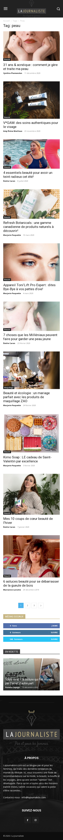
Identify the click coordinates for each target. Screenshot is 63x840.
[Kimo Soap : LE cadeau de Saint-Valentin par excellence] (31, 433)
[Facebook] (27, 820)
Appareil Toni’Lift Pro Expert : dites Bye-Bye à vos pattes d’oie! (29, 287)
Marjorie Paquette (12, 235)
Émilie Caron (9, 181)
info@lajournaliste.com (34, 797)
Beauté (7, 59)
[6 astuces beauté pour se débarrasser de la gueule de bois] (31, 556)
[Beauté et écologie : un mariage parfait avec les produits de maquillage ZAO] (31, 370)
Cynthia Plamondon (12, 73)
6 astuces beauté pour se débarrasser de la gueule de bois (31, 583)
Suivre (54, 632)
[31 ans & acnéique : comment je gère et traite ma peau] (31, 46)
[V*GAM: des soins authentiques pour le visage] (31, 100)
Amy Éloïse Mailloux (12, 131)
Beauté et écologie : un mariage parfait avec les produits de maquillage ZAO (26, 397)
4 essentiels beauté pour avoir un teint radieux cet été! (27, 175)
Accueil (6, 20)
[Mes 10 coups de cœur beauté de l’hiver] (31, 494)
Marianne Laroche (12, 590)
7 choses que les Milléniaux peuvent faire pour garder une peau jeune (30, 337)
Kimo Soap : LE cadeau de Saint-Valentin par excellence (27, 459)
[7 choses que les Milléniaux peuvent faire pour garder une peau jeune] (31, 316)
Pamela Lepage (12, 687)
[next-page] (41, 605)
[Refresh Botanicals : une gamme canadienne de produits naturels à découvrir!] (31, 204)
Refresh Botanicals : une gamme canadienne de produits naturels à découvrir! (28, 227)
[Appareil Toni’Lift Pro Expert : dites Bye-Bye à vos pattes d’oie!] (31, 262)
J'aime (55, 625)
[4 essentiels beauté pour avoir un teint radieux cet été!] (31, 154)
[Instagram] (35, 820)
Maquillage (8, 387)
